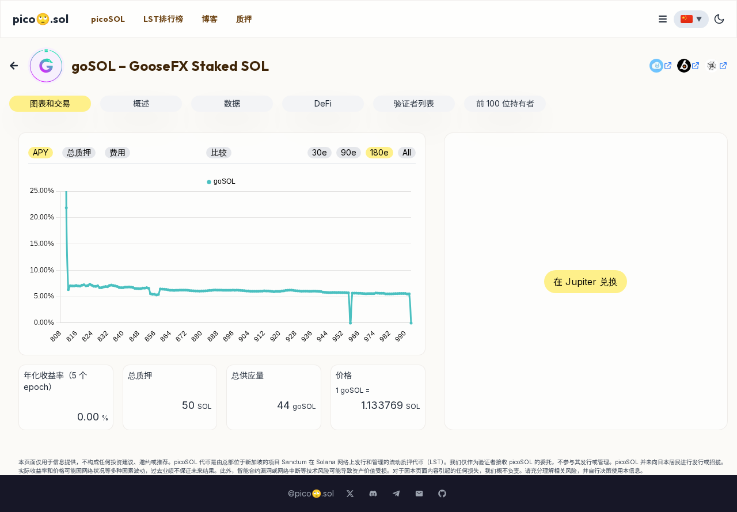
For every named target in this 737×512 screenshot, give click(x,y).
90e (348, 152)
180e (379, 152)
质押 (244, 19)
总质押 (79, 152)
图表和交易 (50, 103)
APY (40, 152)
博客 (210, 19)
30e (319, 152)
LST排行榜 (163, 19)
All (406, 152)
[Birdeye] (688, 66)
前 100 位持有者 (505, 103)
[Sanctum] (661, 66)
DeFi (323, 103)
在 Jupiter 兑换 (585, 281)
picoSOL (108, 19)
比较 (219, 152)
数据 (232, 103)
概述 (141, 103)
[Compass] (716, 66)
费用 (117, 152)
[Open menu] (663, 19)
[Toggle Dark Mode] (719, 19)
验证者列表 (414, 103)
